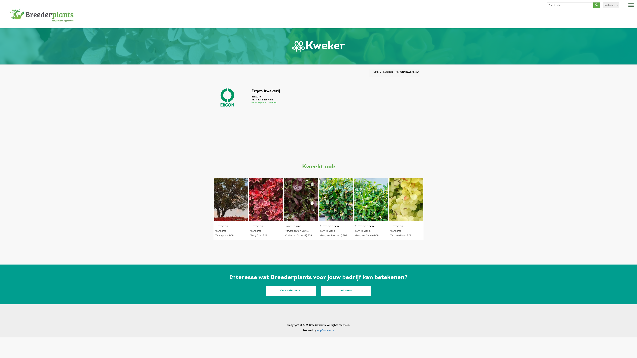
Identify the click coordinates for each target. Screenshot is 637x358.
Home (375, 72)
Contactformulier (291, 291)
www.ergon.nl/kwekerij (264, 103)
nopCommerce (325, 330)
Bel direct (346, 291)
